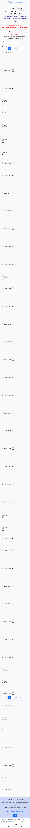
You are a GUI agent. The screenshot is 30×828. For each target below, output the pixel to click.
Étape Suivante (22, 701)
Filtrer (5, 46)
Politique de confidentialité (14, 819)
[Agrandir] (14, 52)
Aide (11, 31)
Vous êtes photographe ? (16, 826)
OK (15, 815)
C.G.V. (17, 821)
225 (20, 48)
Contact (21, 821)
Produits (19, 31)
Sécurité (3, 821)
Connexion (3, 819)
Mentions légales (10, 821)
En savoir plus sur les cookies (15, 811)
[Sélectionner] (13, 53)
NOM (3, 41)
